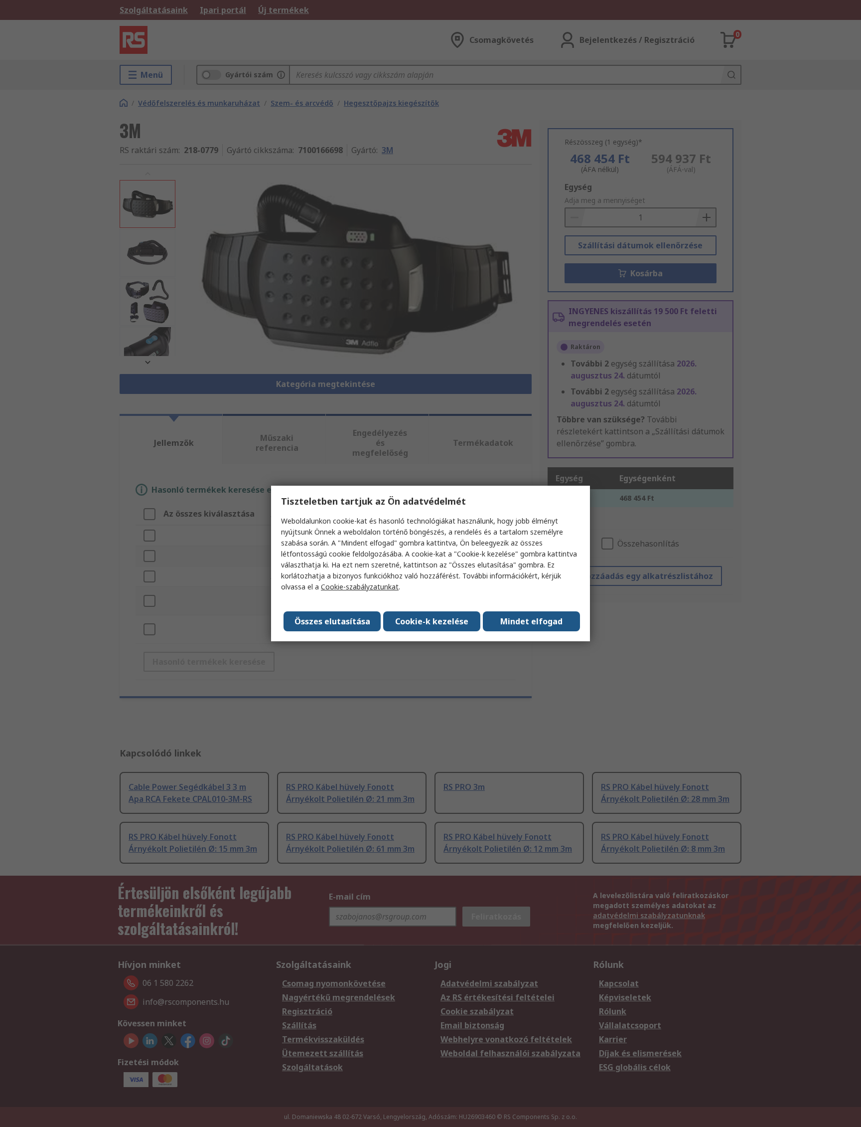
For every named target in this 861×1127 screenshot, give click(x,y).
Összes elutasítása (332, 621)
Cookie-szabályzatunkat (360, 586)
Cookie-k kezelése (431, 621)
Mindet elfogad (531, 621)
